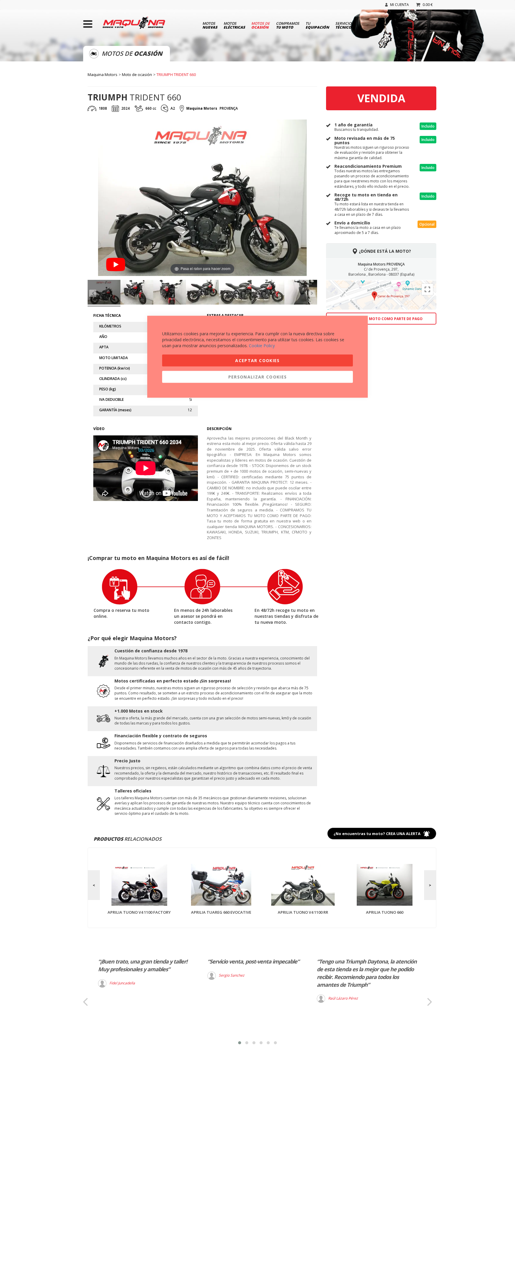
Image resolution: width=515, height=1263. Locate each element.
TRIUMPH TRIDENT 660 (176, 74)
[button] (239, 1043)
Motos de (260, 25)
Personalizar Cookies (257, 377)
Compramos (287, 25)
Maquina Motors (102, 74)
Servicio (343, 25)
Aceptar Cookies (257, 360)
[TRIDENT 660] (104, 293)
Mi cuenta (399, 4)
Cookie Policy (262, 345)
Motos (209, 25)
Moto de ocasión (137, 74)
